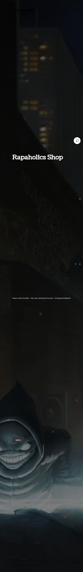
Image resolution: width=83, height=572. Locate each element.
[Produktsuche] (77, 140)
